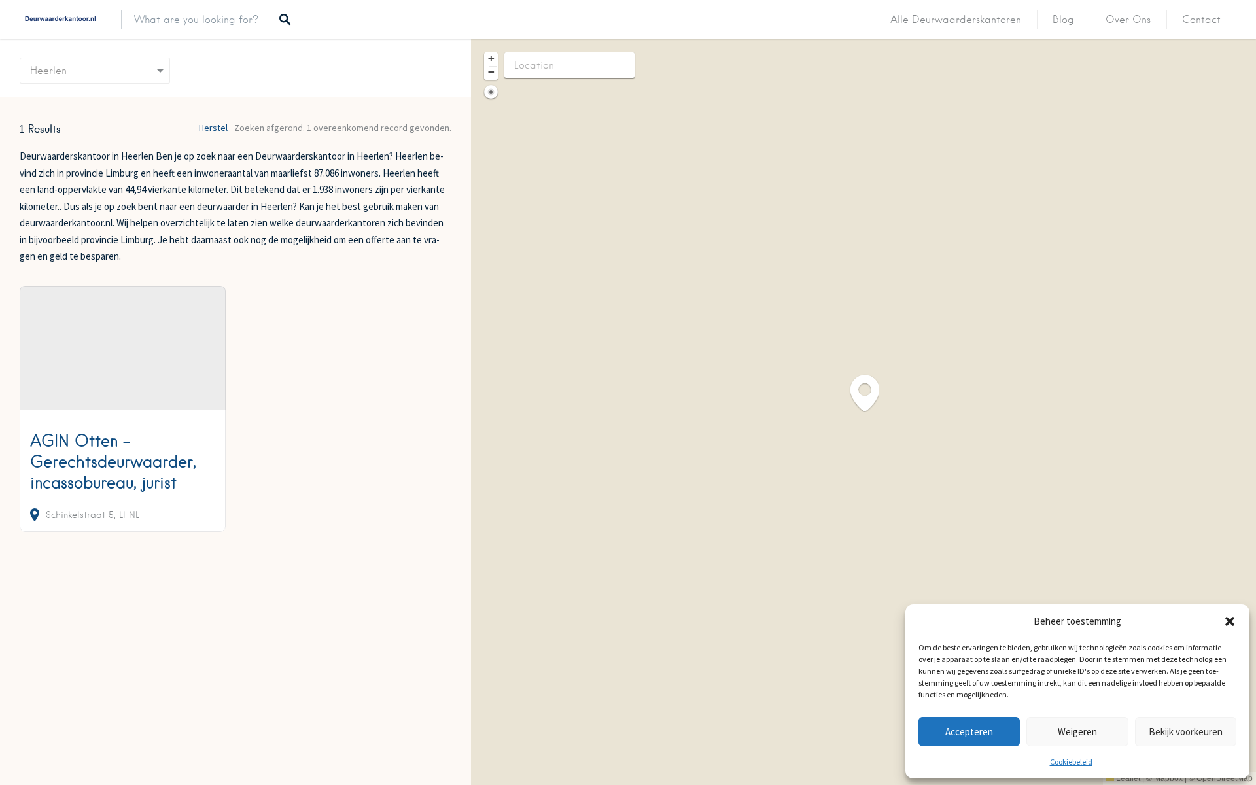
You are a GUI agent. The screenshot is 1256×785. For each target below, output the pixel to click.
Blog (1063, 20)
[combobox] (95, 71)
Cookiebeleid (1071, 762)
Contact (1201, 20)
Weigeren (1077, 731)
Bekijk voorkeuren (1186, 731)
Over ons (1128, 20)
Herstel (213, 127)
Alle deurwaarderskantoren (955, 20)
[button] (1229, 621)
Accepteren (969, 731)
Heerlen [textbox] (48, 71)
